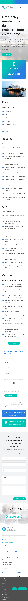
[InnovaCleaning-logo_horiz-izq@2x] (7, 6)
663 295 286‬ (7, 536)
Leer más (4, 589)
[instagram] (2, 545)
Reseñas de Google (8, 542)
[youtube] (5, 545)
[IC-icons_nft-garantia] (18, 576)
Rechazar (22, 588)
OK (14, 588)
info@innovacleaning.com (10, 539)
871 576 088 (5, 2)
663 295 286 (14, 74)
